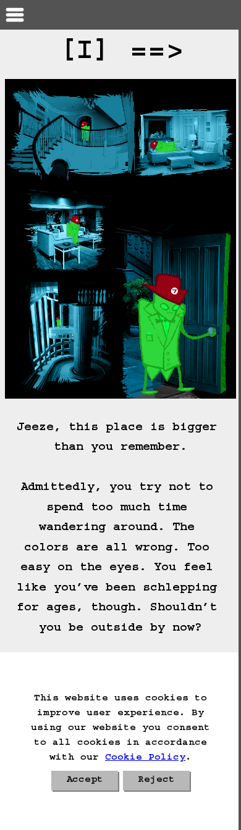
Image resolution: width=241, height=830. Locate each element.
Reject (156, 781)
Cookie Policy (145, 758)
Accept (84, 781)
